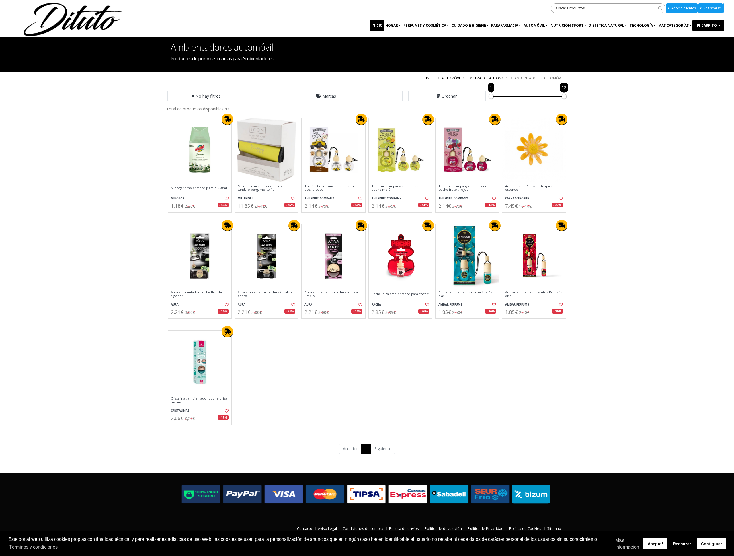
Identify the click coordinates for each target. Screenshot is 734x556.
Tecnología (641, 25)
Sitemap (554, 528)
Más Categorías (673, 25)
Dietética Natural (606, 25)
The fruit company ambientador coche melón (397, 188)
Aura (175, 304)
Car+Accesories (517, 198)
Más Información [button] (627, 543)
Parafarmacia (504, 25)
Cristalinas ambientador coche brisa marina (199, 400)
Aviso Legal (327, 528)
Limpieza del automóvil (488, 78)
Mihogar (177, 198)
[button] (327, 96)
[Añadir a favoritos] (226, 198)
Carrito (709, 25)
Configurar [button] (711, 543)
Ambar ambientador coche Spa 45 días (465, 294)
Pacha (376, 304)
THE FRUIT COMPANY (319, 198)
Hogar (391, 25)
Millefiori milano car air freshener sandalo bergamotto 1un (264, 188)
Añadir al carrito (201, 217)
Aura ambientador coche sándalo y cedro (265, 294)
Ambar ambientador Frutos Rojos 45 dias (533, 294)
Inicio (377, 25)
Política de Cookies (525, 528)
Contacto (304, 528)
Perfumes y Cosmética (424, 25)
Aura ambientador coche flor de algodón (196, 294)
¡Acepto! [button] (654, 543)
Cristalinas (180, 411)
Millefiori (245, 198)
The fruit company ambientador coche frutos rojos (463, 188)
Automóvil (534, 25)
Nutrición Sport (566, 25)
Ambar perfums (450, 304)
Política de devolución (443, 528)
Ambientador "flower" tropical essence (529, 188)
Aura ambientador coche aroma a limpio (331, 294)
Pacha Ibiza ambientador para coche (400, 294)
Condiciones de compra (363, 528)
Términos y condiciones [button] (33, 547)
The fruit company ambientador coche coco (329, 188)
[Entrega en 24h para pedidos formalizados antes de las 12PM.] (227, 119)
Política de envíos (404, 528)
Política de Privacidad (485, 528)
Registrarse (712, 8)
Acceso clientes (683, 8)
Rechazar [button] (682, 543)
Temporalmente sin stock (534, 217)
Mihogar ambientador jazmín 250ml (199, 188)
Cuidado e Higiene (469, 25)
